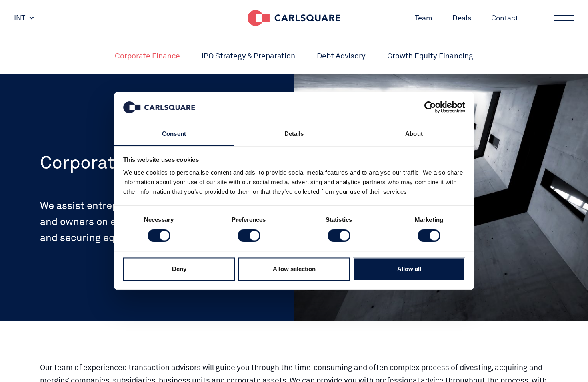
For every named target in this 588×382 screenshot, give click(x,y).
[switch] (249, 235)
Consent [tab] (174, 133)
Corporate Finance (147, 55)
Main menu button (564, 18)
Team (423, 18)
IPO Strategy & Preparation (248, 55)
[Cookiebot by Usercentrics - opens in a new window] (430, 107)
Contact (504, 18)
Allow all (409, 268)
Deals (461, 18)
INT (19, 18)
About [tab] (414, 133)
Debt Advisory (341, 55)
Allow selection (294, 268)
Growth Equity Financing (430, 55)
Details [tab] (294, 133)
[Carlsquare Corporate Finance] (294, 18)
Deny (179, 268)
